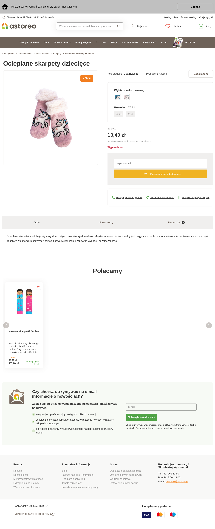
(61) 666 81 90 (171, 473)
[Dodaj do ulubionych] (38, 287)
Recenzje (176, 222)
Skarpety (57, 53)
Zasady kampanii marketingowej (80, 487)
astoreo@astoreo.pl (177, 481)
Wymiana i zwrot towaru (27, 487)
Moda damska (42, 53)
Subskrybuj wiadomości (141, 417)
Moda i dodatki (130, 42)
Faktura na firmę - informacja (77, 475)
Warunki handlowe (120, 479)
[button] (6, 325)
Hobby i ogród (83, 42)
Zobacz (195, 6)
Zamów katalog (188, 17)
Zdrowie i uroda (62, 42)
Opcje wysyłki (206, 17)
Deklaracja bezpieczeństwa (125, 470)
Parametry (106, 222)
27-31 (130, 114)
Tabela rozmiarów (72, 483)
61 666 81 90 (29, 17)
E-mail (131, 407)
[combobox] (84, 26)
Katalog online (171, 17)
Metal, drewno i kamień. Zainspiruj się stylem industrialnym (44, 6)
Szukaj (118, 26)
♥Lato (164, 42)
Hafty (114, 42)
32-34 (119, 114)
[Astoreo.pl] (27, 26)
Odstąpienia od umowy (26, 483)
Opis (37, 222)
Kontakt (17, 470)
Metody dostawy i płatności (28, 479)
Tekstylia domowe (29, 42)
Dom (46, 42)
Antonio (163, 73)
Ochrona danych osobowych (126, 475)
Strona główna (8, 53)
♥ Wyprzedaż (149, 42)
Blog (64, 470)
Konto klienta (20, 475)
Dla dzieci (101, 42)
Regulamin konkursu (73, 479)
